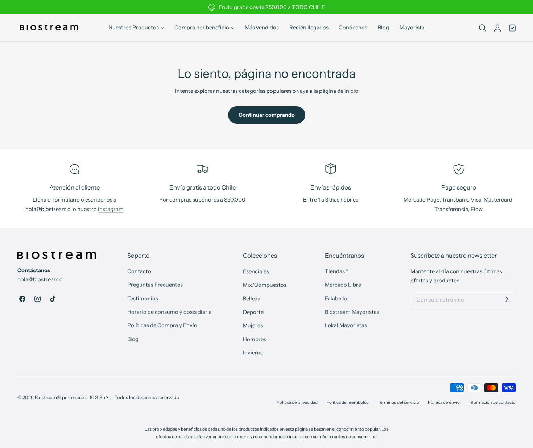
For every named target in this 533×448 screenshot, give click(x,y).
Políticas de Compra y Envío (162, 325)
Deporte (253, 312)
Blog (133, 339)
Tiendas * (336, 271)
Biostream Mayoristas (352, 312)
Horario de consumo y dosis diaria (169, 312)
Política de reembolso (347, 402)
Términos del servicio (398, 402)
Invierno (253, 352)
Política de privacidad (297, 402)
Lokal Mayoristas (346, 325)
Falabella (336, 298)
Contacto (139, 271)
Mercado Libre (343, 285)
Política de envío (444, 402)
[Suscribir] (507, 299)
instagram (111, 209)
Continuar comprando (267, 115)
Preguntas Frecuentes (155, 285)
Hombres (254, 339)
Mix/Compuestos (264, 285)
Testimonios (142, 298)
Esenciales (256, 271)
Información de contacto (492, 402)
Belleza (251, 298)
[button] (482, 27)
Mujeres (253, 325)
